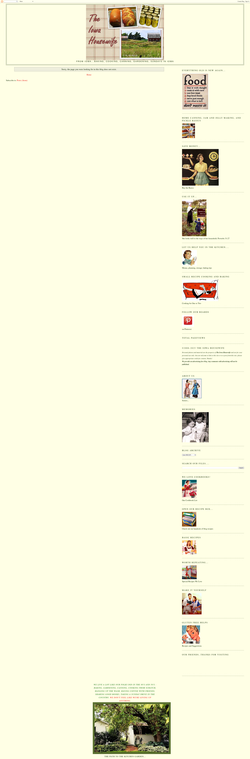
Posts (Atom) (22, 80)
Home (89, 74)
